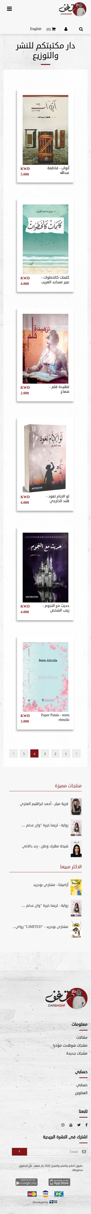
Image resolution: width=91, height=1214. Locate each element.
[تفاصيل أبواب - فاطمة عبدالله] (45, 127)
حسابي (82, 1085)
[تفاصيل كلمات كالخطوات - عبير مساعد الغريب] (45, 237)
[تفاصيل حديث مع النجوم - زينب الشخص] (45, 565)
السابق (76, 753)
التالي (13, 753)
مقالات (82, 1037)
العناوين (81, 1093)
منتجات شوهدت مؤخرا (70, 1045)
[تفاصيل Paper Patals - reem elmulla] (45, 674)
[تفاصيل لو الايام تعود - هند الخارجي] (45, 456)
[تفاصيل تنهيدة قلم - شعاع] (45, 346)
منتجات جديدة (77, 1053)
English (35, 28)
